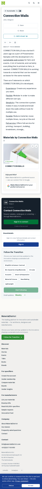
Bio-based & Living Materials (15, 270)
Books (4, 362)
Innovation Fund (7, 413)
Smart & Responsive (22, 274)
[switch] (18, 11)
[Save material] (32, 146)
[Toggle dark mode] (34, 3)
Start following (21, 290)
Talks (3, 359)
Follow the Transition (13, 337)
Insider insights (7, 389)
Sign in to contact (21, 222)
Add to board (20, 36)
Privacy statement (21, 481)
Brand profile (6, 403)
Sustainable (11, 11)
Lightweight (9, 284)
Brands (4, 365)
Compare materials (8, 382)
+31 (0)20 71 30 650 (8, 448)
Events (4, 355)
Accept (30, 485)
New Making (25, 279)
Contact (4, 434)
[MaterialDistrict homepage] (8, 3)
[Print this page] (15, 42)
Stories (4, 352)
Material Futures (11, 279)
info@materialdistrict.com (11, 444)
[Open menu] (38, 3)
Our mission (6, 427)
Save (22, 25)
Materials (5, 349)
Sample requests (7, 410)
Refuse (11, 485)
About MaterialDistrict (10, 424)
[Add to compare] (36, 146)
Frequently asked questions (11, 430)
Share (22, 31)
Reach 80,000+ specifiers (11, 406)
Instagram (15, 470)
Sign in (21, 244)
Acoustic (8, 274)
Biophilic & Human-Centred (15, 265)
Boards (4, 386)
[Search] (29, 3)
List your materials (8, 400)
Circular (32, 270)
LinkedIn (5, 470)
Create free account (9, 376)
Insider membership (8, 379)
